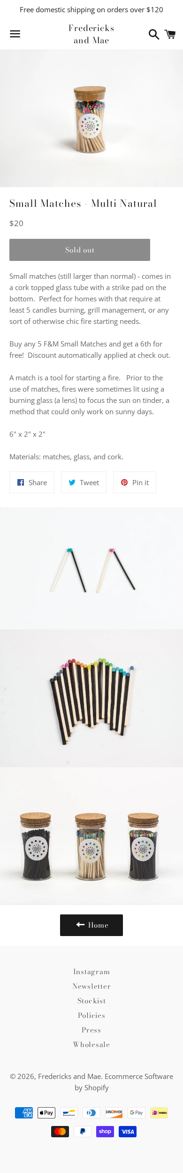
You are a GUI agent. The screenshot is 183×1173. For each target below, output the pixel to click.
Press (91, 1029)
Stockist (91, 1000)
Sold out (80, 249)
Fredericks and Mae (91, 34)
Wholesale (91, 1044)
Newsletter (91, 986)
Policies (92, 1015)
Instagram (91, 971)
